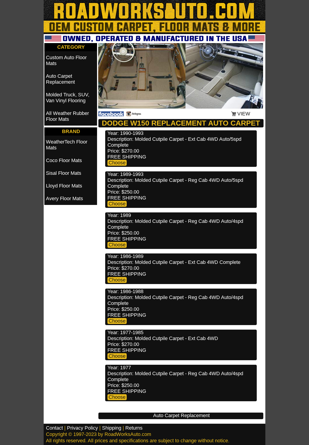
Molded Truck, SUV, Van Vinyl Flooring (67, 97)
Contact (54, 428)
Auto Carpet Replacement (181, 415)
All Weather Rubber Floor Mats (67, 116)
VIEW (243, 114)
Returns (134, 428)
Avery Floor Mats (64, 198)
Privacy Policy (82, 428)
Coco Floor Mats (64, 160)
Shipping (111, 428)
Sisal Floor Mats (63, 173)
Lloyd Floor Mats (64, 186)
